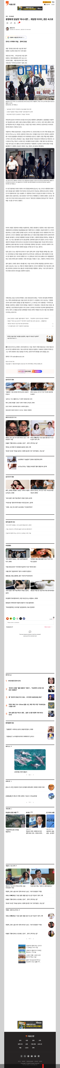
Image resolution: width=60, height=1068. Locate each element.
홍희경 (11, 28)
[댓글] (18, 23)
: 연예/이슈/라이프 (12, 910)
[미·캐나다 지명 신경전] (51, 796)
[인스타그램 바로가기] (31, 1056)
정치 (20, 1040)
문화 (27, 1044)
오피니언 (8, 781)
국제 (7, 16)
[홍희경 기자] (7, 29)
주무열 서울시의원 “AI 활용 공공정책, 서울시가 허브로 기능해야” (23, 336)
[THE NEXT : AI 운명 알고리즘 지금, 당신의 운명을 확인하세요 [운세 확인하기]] (30, 371)
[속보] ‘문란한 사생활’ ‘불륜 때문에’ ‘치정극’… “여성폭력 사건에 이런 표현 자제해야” (28, 318)
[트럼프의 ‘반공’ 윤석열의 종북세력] (51, 787)
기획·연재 (8, 809)
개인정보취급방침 (29, 1061)
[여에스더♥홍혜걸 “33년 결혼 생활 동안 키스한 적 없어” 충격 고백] (51, 916)
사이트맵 (36, 1061)
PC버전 (40, 1061)
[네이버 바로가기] (35, 1056)
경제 (33, 1040)
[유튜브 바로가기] (28, 1056)
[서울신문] (10, 3)
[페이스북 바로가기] (21, 1056)
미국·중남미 (11, 16)
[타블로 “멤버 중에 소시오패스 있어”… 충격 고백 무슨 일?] (51, 934)
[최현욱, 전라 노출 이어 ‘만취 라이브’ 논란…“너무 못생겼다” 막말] (51, 925)
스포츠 (26, 1048)
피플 (20, 1048)
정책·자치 (20, 1044)
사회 (27, 1040)
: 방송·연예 (10, 866)
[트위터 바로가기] (25, 1056)
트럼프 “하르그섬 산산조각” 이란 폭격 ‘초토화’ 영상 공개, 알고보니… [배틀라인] (27, 321)
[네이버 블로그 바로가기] (38, 1056)
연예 (33, 1048)
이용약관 (23, 1061)
